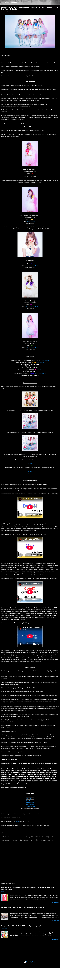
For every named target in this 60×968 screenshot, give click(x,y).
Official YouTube (30, 804)
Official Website (30, 797)
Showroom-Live (42, 373)
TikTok (36, 175)
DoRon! (4, 837)
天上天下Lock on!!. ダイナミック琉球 (28, 840)
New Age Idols (11, 3)
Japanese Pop (20, 837)
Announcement (45, 360)
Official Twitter (30, 799)
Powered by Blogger (31, 962)
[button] (58, 8)
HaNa (9, 837)
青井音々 (50, 840)
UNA (52, 837)
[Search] (58, 3)
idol (13, 837)
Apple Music (30, 473)
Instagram (31, 175)
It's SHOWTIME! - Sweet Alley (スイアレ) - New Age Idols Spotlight (22, 907)
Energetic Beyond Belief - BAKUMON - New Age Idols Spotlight (21, 926)
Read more (55, 902)
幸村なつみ (43, 840)
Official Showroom (30, 806)
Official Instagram (30, 801)
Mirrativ (42, 362)
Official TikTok (30, 802)
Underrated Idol (6, 840)
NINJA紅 (47, 837)
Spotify (30, 471)
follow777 (33, 964)
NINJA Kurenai (39, 837)
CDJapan (30, 463)
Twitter (27, 175)
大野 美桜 (14, 840)
